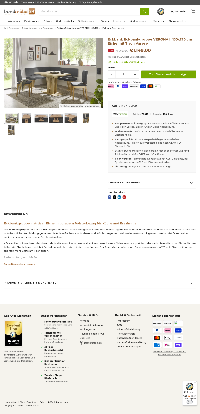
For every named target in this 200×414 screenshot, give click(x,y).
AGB (119, 325)
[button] (179, 11)
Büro (47, 21)
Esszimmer (31, 21)
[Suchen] (144, 11)
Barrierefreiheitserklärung (131, 342)
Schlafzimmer (86, 21)
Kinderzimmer (138, 21)
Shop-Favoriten (28, 402)
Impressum (123, 320)
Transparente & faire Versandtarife (37, 2)
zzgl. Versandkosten (135, 57)
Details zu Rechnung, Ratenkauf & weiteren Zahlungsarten (169, 353)
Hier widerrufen (126, 333)
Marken (157, 21)
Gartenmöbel (64, 21)
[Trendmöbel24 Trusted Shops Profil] (160, 11)
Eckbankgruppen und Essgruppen (38, 28)
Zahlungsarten (88, 329)
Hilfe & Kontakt (11, 2)
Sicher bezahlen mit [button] (166, 315)
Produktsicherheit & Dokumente (30, 282)
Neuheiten (11, 402)
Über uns (85, 338)
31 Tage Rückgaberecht (90, 2)
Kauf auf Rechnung (67, 2)
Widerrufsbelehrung (128, 329)
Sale (42, 402)
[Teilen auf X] (114, 197)
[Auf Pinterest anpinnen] (124, 197)
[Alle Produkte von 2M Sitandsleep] (120, 114)
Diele (104, 21)
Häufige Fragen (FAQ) (92, 333)
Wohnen (13, 21)
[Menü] (195, 383)
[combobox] (89, 11)
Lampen (118, 21)
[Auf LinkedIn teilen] (119, 197)
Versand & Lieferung (124, 182)
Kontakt (84, 320)
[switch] (190, 402)
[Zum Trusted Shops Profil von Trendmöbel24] (13, 333)
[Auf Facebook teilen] (109, 197)
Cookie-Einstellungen (129, 346)
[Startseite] (5, 28)
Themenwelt (176, 21)
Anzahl (111, 67)
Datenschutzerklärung (129, 338)
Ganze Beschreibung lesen (18, 264)
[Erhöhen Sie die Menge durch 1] (135, 74)
